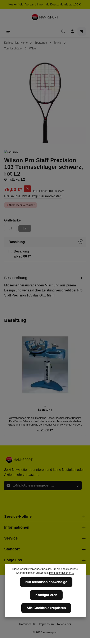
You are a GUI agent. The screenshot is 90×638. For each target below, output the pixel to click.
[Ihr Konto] (72, 31)
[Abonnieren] (78, 485)
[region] (45, 103)
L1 (13, 229)
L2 (27, 229)
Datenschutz (27, 624)
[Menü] (8, 31)
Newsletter (64, 624)
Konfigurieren (46, 595)
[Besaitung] (45, 364)
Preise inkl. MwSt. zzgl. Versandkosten (33, 196)
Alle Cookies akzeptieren (46, 608)
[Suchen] (63, 31)
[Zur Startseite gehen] (45, 17)
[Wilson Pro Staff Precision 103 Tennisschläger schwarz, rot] (45, 103)
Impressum (46, 624)
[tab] (44, 286)
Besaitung (21, 251)
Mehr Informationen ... (61, 572)
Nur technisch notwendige (46, 582)
